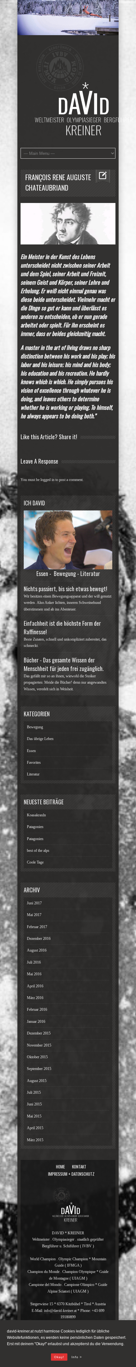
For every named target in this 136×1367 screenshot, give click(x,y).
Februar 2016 (37, 1009)
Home (60, 1166)
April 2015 (35, 1128)
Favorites (34, 762)
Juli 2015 (34, 1092)
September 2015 (39, 1068)
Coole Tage (35, 862)
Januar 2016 (36, 1021)
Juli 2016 (34, 962)
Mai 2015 (34, 1116)
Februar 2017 (37, 927)
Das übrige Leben (40, 739)
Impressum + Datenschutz (71, 1174)
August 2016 (36, 950)
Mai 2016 (34, 974)
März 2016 (35, 998)
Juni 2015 (34, 1104)
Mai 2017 (34, 915)
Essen (31, 751)
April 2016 (35, 986)
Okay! (59, 1357)
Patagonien (35, 827)
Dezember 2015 (39, 1033)
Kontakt (79, 1166)
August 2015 (36, 1081)
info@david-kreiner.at (60, 1310)
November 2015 (39, 1045)
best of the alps (38, 850)
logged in (47, 480)
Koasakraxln (36, 815)
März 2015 (35, 1140)
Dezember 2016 (39, 938)
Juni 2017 (34, 903)
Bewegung (35, 727)
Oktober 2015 (37, 1057)
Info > (76, 1357)
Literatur (33, 774)
